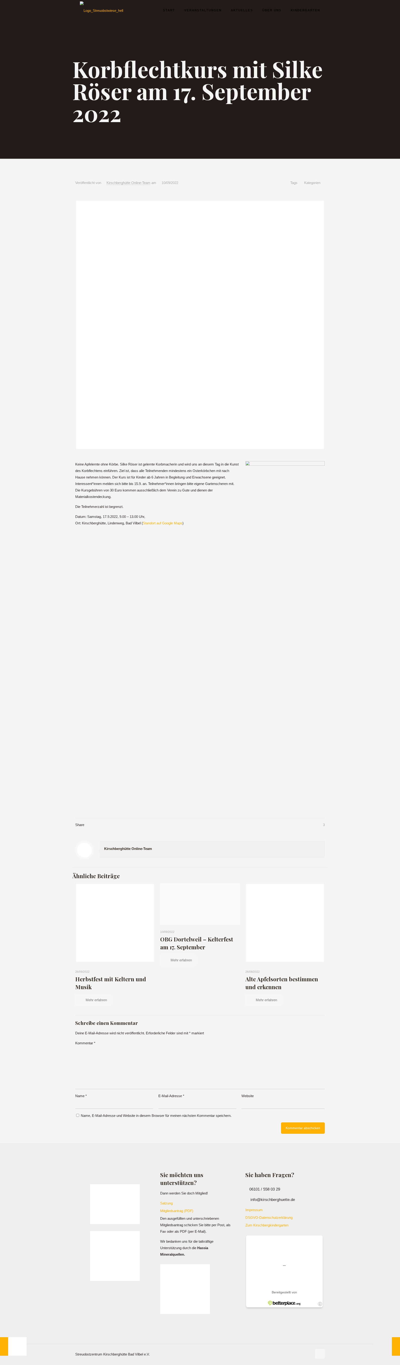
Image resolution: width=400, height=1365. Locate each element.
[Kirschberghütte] (101, 10)
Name (81, 1096)
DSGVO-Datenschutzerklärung (269, 1217)
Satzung (166, 1203)
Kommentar (85, 1043)
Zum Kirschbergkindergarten (266, 1225)
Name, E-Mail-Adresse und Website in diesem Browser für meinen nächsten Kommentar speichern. (156, 1116)
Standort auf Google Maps (162, 523)
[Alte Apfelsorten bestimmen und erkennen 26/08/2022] (13, 1346)
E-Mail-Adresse (171, 1096)
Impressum (254, 1210)
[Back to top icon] (320, 1354)
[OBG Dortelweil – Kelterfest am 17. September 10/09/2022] (386, 1346)
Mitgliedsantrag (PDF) (176, 1211)
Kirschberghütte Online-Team (128, 183)
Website (247, 1096)
